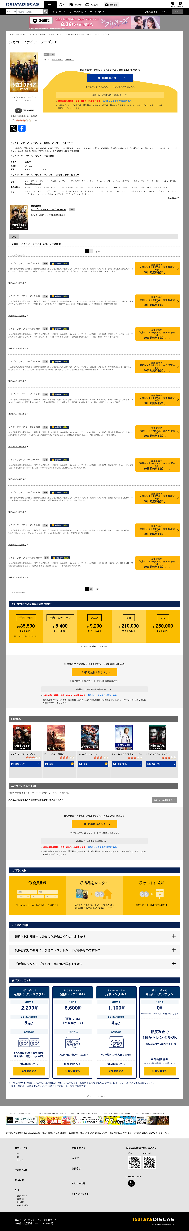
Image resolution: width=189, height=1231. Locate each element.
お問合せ (76, 1168)
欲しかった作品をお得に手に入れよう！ (53, 1113)
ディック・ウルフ (51, 187)
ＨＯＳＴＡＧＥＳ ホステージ (158, 754)
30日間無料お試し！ (110, 78)
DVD (50, 4)
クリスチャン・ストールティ (142, 191)
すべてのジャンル (30, 34)
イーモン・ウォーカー (36, 194)
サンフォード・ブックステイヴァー (73, 180)
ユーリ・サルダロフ (106, 191)
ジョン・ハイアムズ (48, 180)
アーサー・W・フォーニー (96, 187)
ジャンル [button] (57, 11)
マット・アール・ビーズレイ (101, 180)
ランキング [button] (95, 11)
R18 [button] (177, 11)
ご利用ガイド (151, 11)
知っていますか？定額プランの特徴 (84, 1113)
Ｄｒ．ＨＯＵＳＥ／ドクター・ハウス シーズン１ (132, 754)
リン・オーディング (33, 183)
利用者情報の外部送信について (145, 1133)
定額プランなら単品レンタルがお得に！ (118, 1113)
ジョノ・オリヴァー (123, 180)
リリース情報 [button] (76, 11)
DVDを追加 (49, 764)
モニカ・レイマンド (70, 191)
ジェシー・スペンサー (34, 191)
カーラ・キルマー (88, 191)
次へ (98, 251)
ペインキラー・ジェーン (87, 754)
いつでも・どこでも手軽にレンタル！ (20, 1113)
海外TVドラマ (57, 59)
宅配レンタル (22, 1195)
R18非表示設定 (23, 1205)
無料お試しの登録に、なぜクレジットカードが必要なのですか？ (58, 950)
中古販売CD (95, 4)
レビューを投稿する (163, 800)
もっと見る (172, 198)
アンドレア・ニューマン (119, 187)
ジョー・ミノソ (122, 191)
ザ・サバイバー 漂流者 (54, 754)
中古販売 (20, 1202)
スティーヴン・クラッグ (143, 180)
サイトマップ (164, 1133)
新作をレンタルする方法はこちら (117, 100)
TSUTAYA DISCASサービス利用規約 (38, 1133)
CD (64, 4)
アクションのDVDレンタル (74, 34)
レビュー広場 (78, 1183)
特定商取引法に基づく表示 (120, 1133)
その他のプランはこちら (96, 86)
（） (36, 120)
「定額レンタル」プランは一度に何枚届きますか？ (49, 964)
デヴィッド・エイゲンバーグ (77, 194)
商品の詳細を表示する (17, 283)
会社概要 (9, 1133)
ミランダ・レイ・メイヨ (166, 191)
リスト (173, 6)
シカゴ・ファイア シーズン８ (22, 754)
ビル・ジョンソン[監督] (165, 180)
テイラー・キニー (52, 191)
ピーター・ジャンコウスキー (71, 187)
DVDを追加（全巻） (18, 764)
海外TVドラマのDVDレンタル (50, 34)
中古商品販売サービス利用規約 (66, 1133)
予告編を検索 (28, 110)
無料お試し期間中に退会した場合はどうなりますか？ (50, 936)
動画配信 (113, 4)
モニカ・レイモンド (55, 194)
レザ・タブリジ (31, 180)
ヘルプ (165, 11)
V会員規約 (18, 1133)
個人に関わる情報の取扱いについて (94, 1133)
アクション (69, 59)
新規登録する (29, 1071)
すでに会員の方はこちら (123, 86)
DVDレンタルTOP (15, 34)
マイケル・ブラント (33, 187)
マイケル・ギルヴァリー (141, 187)
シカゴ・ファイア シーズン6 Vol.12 (48, 209)
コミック (78, 4)
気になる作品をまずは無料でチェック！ (151, 1113)
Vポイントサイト (80, 1193)
